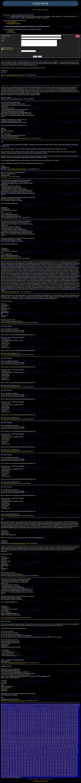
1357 (62, 761)
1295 (39, 758)
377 (73, 717)
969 (66, 741)
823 (53, 735)
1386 (67, 763)
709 (33, 731)
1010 (8, 744)
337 (61, 715)
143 (19, 708)
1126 (27, 750)
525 (13, 724)
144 (22, 708)
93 (71, 705)
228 (53, 711)
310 (2, 715)
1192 (54, 753)
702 (17, 731)
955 (35, 741)
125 (58, 707)
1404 (42, 764)
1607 (5, 775)
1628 (64, 775)
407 (62, 718)
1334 (73, 760)
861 (59, 737)
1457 (39, 767)
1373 (30, 763)
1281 (76, 757)
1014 (19, 744)
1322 (39, 760)
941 (4, 741)
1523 (73, 770)
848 (31, 737)
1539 (42, 771)
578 (53, 725)
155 (46, 708)
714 (44, 731)
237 (73, 711)
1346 (30, 761)
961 (48, 741)
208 (8, 711)
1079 (50, 747)
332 (50, 715)
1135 (51, 750)
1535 (30, 771)
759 (66, 732)
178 (19, 710)
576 (48, 725)
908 (8, 740)
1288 (19, 758)
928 (53, 740)
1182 (27, 753)
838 (8, 737)
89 (64, 705)
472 (50, 721)
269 (66, 712)
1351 (45, 761)
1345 (27, 761)
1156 (32, 751)
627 (6, 728)
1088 (76, 747)
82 (53, 705)
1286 (13, 758)
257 (39, 712)
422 (17, 720)
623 (75, 727)
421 (15, 720)
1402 (36, 764)
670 (24, 730)
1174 (5, 753)
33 (55, 704)
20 (34, 704)
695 (2, 731)
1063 (5, 747)
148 (31, 708)
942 (6, 741)
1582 (10, 774)
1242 (42, 755)
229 (55, 711)
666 (15, 730)
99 (1, 707)
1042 (22, 745)
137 (6, 708)
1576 (70, 773)
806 (15, 735)
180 (24, 710)
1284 (8, 758)
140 (13, 708)
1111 (64, 748)
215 (24, 711)
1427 (30, 765)
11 (20, 704)
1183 (30, 753)
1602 (67, 774)
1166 (60, 751)
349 (11, 717)
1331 (64, 760)
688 (64, 730)
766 (4, 734)
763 (75, 732)
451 (4, 721)
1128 (32, 750)
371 (59, 717)
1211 (30, 754)
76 (44, 705)
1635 (8, 777)
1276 (62, 757)
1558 (19, 773)
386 (15, 718)
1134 (49, 750)
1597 (53, 774)
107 (19, 707)
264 (55, 712)
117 (40, 707)
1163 (52, 751)
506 (48, 722)
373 (64, 717)
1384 (62, 763)
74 (41, 705)
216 (26, 711)
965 (57, 741)
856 (48, 737)
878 (19, 738)
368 (53, 717)
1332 (67, 760)
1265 (30, 757)
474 (55, 721)
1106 (50, 748)
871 (4, 738)
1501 (10, 770)
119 (45, 707)
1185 (35, 753)
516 (70, 722)
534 (33, 724)
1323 (42, 760)
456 (15, 721)
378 (75, 717)
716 (48, 731)
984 (22, 743)
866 (70, 737)
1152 (21, 751)
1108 (55, 748)
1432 (45, 765)
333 (53, 715)
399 (44, 718)
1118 (5, 750)
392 (28, 718)
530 (24, 724)
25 (42, 704)
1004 (69, 743)
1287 (16, 758)
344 (77, 715)
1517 (56, 770)
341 (70, 715)
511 (59, 722)
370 (57, 717)
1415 (73, 764)
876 (15, 738)
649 (55, 728)
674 (33, 730)
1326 (50, 760)
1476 (16, 768)
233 (64, 711)
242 (6, 712)
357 (28, 717)
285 (24, 714)
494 (22, 722)
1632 (76, 775)
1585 (19, 774)
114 (34, 707)
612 (50, 727)
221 (37, 711)
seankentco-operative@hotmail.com (16, 322)
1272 (50, 757)
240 (2, 712)
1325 (47, 760)
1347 (33, 761)
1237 (27, 755)
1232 (13, 755)
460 (24, 721)
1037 (8, 745)
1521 (67, 770)
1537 (36, 771)
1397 (22, 764)
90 (66, 705)
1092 (10, 748)
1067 (16, 747)
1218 (50, 754)
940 (2, 741)
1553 (5, 773)
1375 (36, 763)
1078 (47, 747)
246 (15, 712)
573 (42, 725)
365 (46, 717)
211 (15, 711)
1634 (5, 777)
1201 (2, 754)
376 (70, 717)
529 (22, 724)
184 (33, 710)
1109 (58, 748)
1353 (50, 761)
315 (13, 715)
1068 (19, 747)
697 (6, 731)
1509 (33, 770)
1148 (10, 751)
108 (21, 707)
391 (26, 718)
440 (57, 720)
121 (49, 707)
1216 (45, 754)
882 (28, 738)
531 (26, 724)
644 (44, 728)
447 (73, 720)
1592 (39, 774)
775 (24, 734)
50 (3, 705)
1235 (22, 755)
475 (57, 721)
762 (73, 732)
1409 (56, 764)
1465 (62, 767)
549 (66, 724)
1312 (10, 760)
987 (28, 743)
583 (64, 725)
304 (66, 714)
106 (17, 707)
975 (2, 743)
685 (57, 730)
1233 (16, 755)
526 (15, 724)
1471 (2, 768)
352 (17, 717)
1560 (25, 773)
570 (35, 725)
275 (2, 714)
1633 (2, 777)
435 (46, 720)
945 (13, 741)
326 (37, 715)
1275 (59, 757)
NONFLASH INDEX (45, 9)
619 (66, 727)
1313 (13, 760)
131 (71, 707)
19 (33, 704)
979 (11, 743)
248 (19, 712)
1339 (10, 761)
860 (57, 737)
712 (39, 731)
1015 (22, 744)
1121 (13, 750)
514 (66, 722)
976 (4, 743)
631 (15, 728)
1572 (59, 773)
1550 (73, 771)
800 (2, 735)
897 (62, 738)
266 (59, 712)
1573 (62, 773)
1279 (70, 757)
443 (64, 720)
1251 (67, 755)
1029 (62, 744)
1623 (50, 775)
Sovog (38, 781)
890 (46, 738)
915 (24, 740)
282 (17, 714)
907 (6, 740)
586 (70, 725)
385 (13, 718)
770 (13, 734)
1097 (25, 748)
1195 (63, 753)
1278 (67, 757)
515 (68, 722)
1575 (67, 773)
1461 (50, 767)
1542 (50, 771)
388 (19, 718)
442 (62, 720)
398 (42, 718)
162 (62, 708)
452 (6, 721)
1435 (53, 765)
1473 (8, 768)
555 (2, 725)
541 (48, 724)
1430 (39, 765)
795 (68, 734)
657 (73, 728)
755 (57, 732)
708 (31, 731)
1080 (53, 747)
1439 (65, 765)
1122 (15, 750)
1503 (16, 770)
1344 (25, 761)
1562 (30, 773)
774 (22, 734)
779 (33, 734)
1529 (13, 771)
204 (77, 710)
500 (35, 722)
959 (44, 741)
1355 (56, 761)
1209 (25, 754)
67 (30, 705)
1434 (50, 765)
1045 (30, 745)
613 (53, 727)
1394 (13, 764)
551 (70, 724)
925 (46, 740)
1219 (53, 754)
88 (63, 705)
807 (17, 735)
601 (26, 727)
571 (37, 725)
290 (35, 714)
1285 (10, 758)
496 (26, 722)
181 (26, 710)
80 (50, 705)
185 (35, 710)
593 (8, 727)
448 (75, 720)
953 (31, 741)
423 (19, 720)
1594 (45, 774)
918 (30, 740)
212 (17, 711)
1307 (73, 758)
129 (67, 707)
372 (62, 717)
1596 (50, 774)
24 (40, 704)
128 (64, 707)
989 (33, 743)
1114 (72, 748)
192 (50, 710)
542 (50, 724)
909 (11, 740)
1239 (33, 755)
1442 (73, 765)
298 (53, 714)
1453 (27, 767)
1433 (47, 765)
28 (47, 704)
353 (19, 717)
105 (14, 707)
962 (50, 741)
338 (64, 715)
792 (62, 734)
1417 (2, 765)
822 (50, 735)
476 (59, 721)
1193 (57, 753)
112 (30, 707)
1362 (76, 761)
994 (44, 743)
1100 (33, 748)
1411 (62, 764)
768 (8, 734)
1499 (5, 770)
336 (59, 715)
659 (77, 728)
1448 (13, 767)
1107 (53, 748)
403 (53, 718)
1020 (36, 744)
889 (44, 738)
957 (39, 741)
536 (37, 724)
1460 (47, 767)
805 (13, 735)
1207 (19, 754)
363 (42, 717)
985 (24, 743)
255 (35, 712)
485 (2, 722)
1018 (30, 744)
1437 (59, 765)
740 (24, 732)
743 (31, 732)
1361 (73, 761)
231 (59, 711)
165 (68, 708)
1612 (19, 775)
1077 (45, 747)
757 (62, 732)
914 (22, 740)
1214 (39, 754)
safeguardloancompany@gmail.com (16, 700)
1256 (5, 757)
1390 (2, 764)
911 (15, 740)
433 (42, 720)
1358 (65, 761)
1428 (33, 765)
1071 (27, 747)
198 (64, 710)
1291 (27, 758)
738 (19, 732)
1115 (74, 748)
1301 (56, 758)
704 (22, 731)
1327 (53, 760)
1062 (2, 747)
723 (64, 731)
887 (39, 738)
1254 (76, 755)
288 (31, 714)
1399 (27, 764)
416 (4, 720)
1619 (39, 775)
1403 (39, 764)
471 (48, 721)
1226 (73, 754)
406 (59, 718)
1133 (46, 750)
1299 (50, 758)
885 (35, 738)
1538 (39, 771)
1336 (2, 761)
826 (59, 735)
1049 (42, 745)
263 (53, 712)
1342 (19, 761)
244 (11, 712)
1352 (47, 761)
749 (44, 732)
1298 (47, 758)
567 (28, 725)
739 (22, 732)
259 (44, 712)
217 (28, 711)
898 (64, 738)
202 (73, 710)
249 (22, 712)
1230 (8, 755)
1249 (62, 755)
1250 (65, 755)
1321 (36, 760)
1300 (53, 758)
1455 (33, 767)
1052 (50, 745)
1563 (33, 773)
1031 (67, 744)
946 (15, 741)
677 (39, 730)
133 (76, 707)
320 (24, 715)
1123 (18, 750)
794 (66, 734)
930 (57, 740)
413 (75, 718)
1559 (22, 773)
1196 (66, 753)
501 (37, 722)
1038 (10, 745)
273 (75, 712)
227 (50, 711)
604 (33, 727)
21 (36, 704)
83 (55, 705)
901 (70, 738)
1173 (2, 753)
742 (28, 732)
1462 (53, 767)
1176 (10, 753)
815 (35, 735)
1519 (62, 770)
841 (15, 737)
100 (3, 707)
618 (64, 727)
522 (6, 724)
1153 (24, 751)
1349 (39, 761)
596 (15, 727)
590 (2, 727)
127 (62, 707)
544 (55, 724)
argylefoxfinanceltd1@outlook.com (17, 169)
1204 (10, 754)
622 (73, 727)
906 (4, 740)
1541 (47, 771)
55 (11, 705)
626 (4, 728)
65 (26, 705)
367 (50, 717)
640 (35, 728)
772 (17, 734)
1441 (70, 765)
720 (57, 731)
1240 (36, 755)
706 (26, 731)
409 (66, 718)
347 (6, 717)
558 (8, 725)
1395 (16, 764)
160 (57, 708)
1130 (38, 750)
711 (37, 731)
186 (37, 710)
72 (38, 705)
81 (52, 705)
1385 (65, 763)
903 (75, 738)
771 (15, 734)
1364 (5, 763)
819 (44, 735)
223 (42, 711)
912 (17, 740)
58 (15, 705)
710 (35, 731)
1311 (8, 760)
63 (23, 705)
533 (31, 724)
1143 (74, 750)
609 (44, 727)
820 (46, 735)
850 (35, 737)
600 (24, 727)
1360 (70, 761)
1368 (16, 763)
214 (22, 711)
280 (13, 714)
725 (68, 731)
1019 (33, 744)
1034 (76, 744)
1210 (27, 754)
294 (44, 714)
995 (46, 743)
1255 (2, 757)
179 (22, 710)
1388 (73, 763)
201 (70, 710)
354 (22, 717)
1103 (41, 748)
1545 (59, 771)
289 (33, 714)
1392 (8, 764)
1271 (47, 757)
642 (39, 728)
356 (26, 717)
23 (39, 704)
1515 (50, 770)
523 (8, 724)
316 (15, 715)
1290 (25, 758)
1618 (36, 775)
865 (68, 737)
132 (73, 707)
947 (17, 741)
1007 (77, 743)
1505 (22, 770)
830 (68, 735)
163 (64, 708)
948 (19, 741)
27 (45, 704)
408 (64, 718)
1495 (70, 768)
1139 (63, 750)
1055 (59, 745)
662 (6, 730)
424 (22, 720)
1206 (16, 754)
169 (77, 708)
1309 (2, 760)
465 (35, 721)
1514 (47, 770)
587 (73, 725)
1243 (45, 755)
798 (75, 734)
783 (42, 734)
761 (70, 732)
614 (55, 727)
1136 (54, 750)
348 (8, 717)
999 (55, 743)
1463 (56, 767)
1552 (2, 773)
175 (13, 710)
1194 (60, 753)
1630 (70, 775)
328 (42, 715)
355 (24, 717)
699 (11, 731)
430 (35, 720)
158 (53, 708)
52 (6, 705)
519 (77, 722)
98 (79, 705)
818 (42, 735)
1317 (25, 760)
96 (75, 705)
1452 (25, 767)
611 (48, 727)
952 (28, 741)
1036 (5, 745)
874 (11, 738)
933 (64, 740)
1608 (8, 775)
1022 (42, 744)
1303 (62, 758)
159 (55, 708)
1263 (25, 757)
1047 (36, 745)
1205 (13, 754)
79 (49, 705)
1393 (10, 764)
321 (26, 715)
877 (17, 738)
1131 (40, 750)
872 (6, 738)
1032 (70, 744)
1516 (53, 770)
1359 (67, 761)
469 (44, 721)
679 (44, 730)
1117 (2, 750)
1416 (76, 764)
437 (50, 720)
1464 (59, 767)
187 (39, 710)
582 (62, 725)
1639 (19, 777)
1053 (53, 745)
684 (55, 730)
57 (14, 705)
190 (46, 710)
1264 (27, 757)
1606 (2, 775)
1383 (59, 763)
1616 (30, 775)
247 (17, 712)
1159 (41, 751)
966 (59, 741)
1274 (56, 757)
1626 (59, 775)
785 (46, 734)
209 (11, 711)
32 (53, 704)
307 (73, 714)
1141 (68, 750)
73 (39, 705)
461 (26, 721)
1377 (42, 763)
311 (4, 715)
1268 (39, 757)
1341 (16, 761)
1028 (59, 744)
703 (19, 731)
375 (68, 717)
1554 (8, 773)
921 (37, 740)
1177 (13, 753)
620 (68, 727)
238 (75, 711)
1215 (42, 754)
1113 (69, 748)
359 (33, 717)
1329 (59, 760)
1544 (56, 771)
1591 (36, 774)
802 (6, 735)
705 (24, 731)
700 (13, 731)
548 (64, 724)
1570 (53, 773)
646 (48, 728)
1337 (5, 761)
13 (23, 704)
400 (46, 718)
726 (70, 731)
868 (75, 737)
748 (42, 732)
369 (55, 717)
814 (33, 735)
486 (4, 722)
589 (77, 725)
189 (44, 710)
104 (12, 707)
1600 (62, 774)
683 (53, 730)
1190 (49, 753)
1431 (42, 765)
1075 (39, 747)
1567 (45, 773)
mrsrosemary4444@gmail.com (17, 543)
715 (46, 731)
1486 (45, 768)
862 (62, 737)
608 (42, 727)
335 (57, 715)
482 (73, 721)
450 (2, 721)
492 (17, 722)
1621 (45, 775)
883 (31, 738)
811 (26, 735)
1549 (70, 771)
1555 (10, 773)
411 (70, 718)
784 (44, 734)
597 (17, 727)
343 (75, 715)
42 (69, 704)
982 (17, 743)
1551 (76, 771)
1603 (70, 774)
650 (57, 728)
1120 (10, 750)
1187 (41, 753)
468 (42, 721)
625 (2, 728)
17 (29, 704)
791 (59, 734)
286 (26, 714)
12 (21, 704)
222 (39, 711)
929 (55, 740)
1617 (33, 775)
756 (59, 732)
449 (77, 720)
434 (44, 720)
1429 (36, 765)
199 (66, 710)
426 (26, 720)
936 (70, 740)
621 (70, 727)
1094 (16, 748)
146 (26, 708)
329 (44, 715)
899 (66, 738)
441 (59, 720)
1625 (56, 775)
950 (24, 741)
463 (31, 721)
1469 (73, 767)
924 (44, 740)
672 (28, 730)
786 (48, 734)
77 (45, 705)
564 (22, 725)
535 (35, 724)
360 (35, 717)
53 (7, 705)
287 (28, 714)
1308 (76, 758)
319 (22, 715)
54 (9, 705)
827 (61, 735)
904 (77, 738)
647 (50, 728)
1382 (56, 763)
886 (37, 738)
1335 (76, 760)
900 (68, 738)
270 (68, 712)
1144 (76, 750)
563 (19, 725)
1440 (67, 765)
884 (33, 738)
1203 (8, 754)
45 (74, 704)
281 (15, 714)
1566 (42, 773)
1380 (50, 763)
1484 (39, 768)
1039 (13, 745)
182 (28, 710)
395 (35, 718)
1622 (47, 775)
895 (57, 738)
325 (35, 715)
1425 (25, 765)
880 (24, 738)
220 (35, 711)
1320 (33, 760)
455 (13, 721)
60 (19, 705)
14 (25, 704)
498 (31, 722)
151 (37, 708)
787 (50, 734)
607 (39, 727)
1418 (5, 765)
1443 (76, 765)
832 (73, 735)
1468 (70, 767)
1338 (8, 761)
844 (22, 737)
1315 (19, 760)
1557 (16, 773)
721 (59, 731)
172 (6, 710)
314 (11, 715)
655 (68, 728)
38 (63, 704)
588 (75, 725)
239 (77, 711)
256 (37, 712)
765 (2, 734)
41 (67, 704)
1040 (16, 745)
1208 (22, 754)
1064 (8, 747)
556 (4, 725)
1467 (67, 767)
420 (13, 720)
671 (26, 730)
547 (62, 724)
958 (42, 741)
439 (55, 720)
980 (13, 743)
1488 (50, 768)
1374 (33, 763)
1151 (18, 751)
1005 (71, 743)
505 (46, 722)
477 (62, 721)
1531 (19, 771)
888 (42, 738)
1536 (33, 771)
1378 (45, 763)
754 (55, 732)
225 (46, 711)
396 (37, 718)
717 (50, 731)
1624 (53, 775)
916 (26, 740)
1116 (77, 748)
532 (28, 724)
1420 (10, 765)
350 (13, 717)
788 (53, 734)
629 (11, 728)
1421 (13, 765)
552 (73, 724)
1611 (16, 775)
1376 (39, 763)
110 (25, 707)
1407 (50, 764)
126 (60, 707)
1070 (25, 747)
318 (19, 715)
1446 (8, 767)
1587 (25, 774)
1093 (13, 748)
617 (61, 727)
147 (28, 708)
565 (24, 725)
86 (60, 705)
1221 (59, 754)
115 (36, 707)
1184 (32, 753)
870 (2, 738)
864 (66, 737)
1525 (2, 771)
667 (17, 730)
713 (42, 731)
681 (48, 730)
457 (17, 721)
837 (6, 737)
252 (28, 712)
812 (28, 735)
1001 (60, 743)
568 (31, 725)
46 (75, 704)
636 (26, 728)
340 (68, 715)
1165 (57, 751)
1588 (27, 774)
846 (26, 737)
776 (26, 734)
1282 (2, 758)
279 (11, 714)
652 (62, 728)
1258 (10, 757)
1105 (47, 748)
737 (17, 732)
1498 (2, 770)
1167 (63, 751)
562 (17, 725)
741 (26, 732)
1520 (64, 770)
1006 (74, 743)
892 (50, 738)
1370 (22, 763)
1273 (53, 757)
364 (44, 717)
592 (6, 727)
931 (59, 740)
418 (8, 720)
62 (22, 705)
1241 (39, 755)
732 (6, 732)
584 (66, 725)
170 (2, 710)
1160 (43, 751)
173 (8, 710)
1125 (24, 750)
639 (33, 728)
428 (31, 720)
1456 (36, 767)
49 (1, 705)
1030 (64, 744)
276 (4, 714)
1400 (30, 764)
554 (77, 724)
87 (61, 705)
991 (37, 743)
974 (77, 741)
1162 (49, 751)
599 (22, 727)
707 (28, 731)
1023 (45, 744)
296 (48, 714)
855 (46, 737)
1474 (10, 768)
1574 (65, 773)
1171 (74, 751)
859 (55, 737)
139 (11, 708)
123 (53, 707)
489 (11, 722)
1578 (76, 773)
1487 (47, 768)
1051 (47, 745)
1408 (53, 764)
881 (26, 738)
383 (8, 718)
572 (39, 725)
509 (55, 722)
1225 (70, 754)
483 (75, 721)
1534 (27, 771)
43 (71, 704)
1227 (76, 754)
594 (11, 727)
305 (68, 714)
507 (50, 722)
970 (68, 741)
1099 (30, 748)
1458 (42, 767)
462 (28, 721)
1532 (22, 771)
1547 (65, 771)
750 (46, 732)
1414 (70, 764)
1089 (2, 748)
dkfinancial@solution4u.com (13, 354)
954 (33, 741)
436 (48, 720)
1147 (7, 751)
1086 (70, 747)
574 (44, 725)
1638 (16, 777)
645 (46, 728)
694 (77, 730)
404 (55, 718)
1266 (33, 757)
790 (57, 734)
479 (66, 721)
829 (66, 735)
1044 (27, 745)
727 (73, 731)
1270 (45, 757)
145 (24, 708)
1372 (27, 763)
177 (17, 710)
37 (61, 704)
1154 (27, 751)
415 (2, 720)
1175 (7, 753)
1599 (59, 774)
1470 (76, 767)
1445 (5, 767)
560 (13, 725)
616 (59, 727)
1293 (33, 758)
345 (2, 717)
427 (28, 720)
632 (17, 728)
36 (59, 704)
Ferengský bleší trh (11, 22)
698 (8, 731)
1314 (16, 760)
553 (75, 724)
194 (55, 710)
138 (8, 708)
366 (48, 717)
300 (57, 714)
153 (42, 708)
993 (42, 743)
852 (39, 737)
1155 (30, 751)
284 (22, 714)
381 (4, 718)
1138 (60, 750)
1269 (42, 757)
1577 (73, 773)
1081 (56, 747)
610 (46, 727)
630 (13, 728)
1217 (47, 754)
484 (77, 721)
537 (39, 724)
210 (13, 711)
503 (42, 722)
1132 (43, 750)
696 (4, 731)
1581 (8, 774)
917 (28, 740)
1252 (70, 755)
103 (10, 707)
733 (8, 732)
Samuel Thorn (44, 781)
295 (46, 714)
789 (55, 734)
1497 (76, 768)
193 (53, 710)
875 (13, 738)
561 (15, 725)
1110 (61, 748)
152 (39, 708)
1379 (47, 763)
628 (8, 728)
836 (4, 737)
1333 (70, 760)
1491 (59, 768)
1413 (67, 764)
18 (31, 704)
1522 (70, 770)
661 (4, 730)
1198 (71, 753)
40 (66, 704)
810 (24, 735)
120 (47, 707)
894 (55, 738)
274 (77, 712)
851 (37, 737)
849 (33, 737)
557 (6, 725)
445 (68, 720)
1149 (13, 751)
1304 (65, 758)
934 (66, 740)
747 (39, 732)
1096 (22, 748)
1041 (19, 745)
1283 (5, 758)
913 (19, 740)
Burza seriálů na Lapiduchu (14, 23)
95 (74, 705)
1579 (2, 774)
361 (37, 717)
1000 (57, 743)
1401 (33, 764)
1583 (13, 774)
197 (62, 710)
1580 (5, 774)
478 (64, 721)
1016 (25, 744)
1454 (30, 767)
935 (68, 740)
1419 (8, 765)
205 (2, 711)
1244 (47, 755)
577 (50, 725)
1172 (77, 751)
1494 (67, 768)
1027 (56, 744)
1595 (47, 774)
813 (30, 735)
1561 (27, 773)
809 (22, 735)
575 (46, 725)
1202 (5, 754)
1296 (42, 758)
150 (35, 708)
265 (57, 712)
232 (61, 711)
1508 (30, 770)
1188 (43, 753)
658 (75, 728)
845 (24, 737)
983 (19, 743)
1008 (2, 744)
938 (75, 740)
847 (28, 737)
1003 (66, 743)
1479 (25, 768)
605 (35, 727)
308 (75, 714)
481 (70, 721)
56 (12, 705)
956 (37, 741)
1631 (73, 775)
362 (39, 717)
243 (8, 712)
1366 (10, 763)
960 (46, 741)
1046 (33, 745)
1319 (30, 760)
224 (44, 711)
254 (33, 712)
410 (68, 718)
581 (59, 725)
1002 (63, 743)
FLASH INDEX (38, 9)
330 (46, 715)
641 (37, 728)
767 (6, 734)
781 (37, 734)
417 (6, 720)
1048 (39, 745)
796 (70, 734)
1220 (56, 754)
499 (33, 722)
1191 (52, 753)
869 (77, 737)
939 (77, 740)
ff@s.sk (5, 176)
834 (77, 735)
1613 (22, 775)
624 (77, 727)
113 (32, 707)
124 (56, 707)
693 (75, 730)
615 (57, 727)
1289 (22, 758)
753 (53, 732)
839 (11, 737)
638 (31, 728)
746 (37, 732)
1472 (5, 768)
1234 (19, 755)
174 (11, 710)
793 (64, 734)
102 (8, 707)
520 (2, 724)
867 (73, 737)
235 (68, 711)
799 (77, 734)
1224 (67, 754)
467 (39, 721)
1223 (64, 754)
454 (11, 721)
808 (19, 735)
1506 (25, 770)
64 (25, 705)
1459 (45, 767)
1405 (45, 764)
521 (4, 724)
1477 (19, 768)
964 (55, 741)
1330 (62, 760)
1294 (36, 758)
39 (64, 704)
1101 (36, 748)
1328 (56, 760)
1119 (7, 750)
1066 (13, 747)
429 (33, 720)
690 (68, 730)
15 (26, 704)
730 (2, 732)
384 (11, 718)
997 (50, 743)
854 (44, 737)
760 (68, 732)
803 (8, 735)
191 (48, 710)
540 (46, 724)
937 (73, 740)
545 (57, 724)
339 (66, 715)
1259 (13, 757)
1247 (56, 755)
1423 (19, 765)
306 (70, 714)
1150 (16, 751)
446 (70, 720)
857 (50, 737)
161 (59, 708)
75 (42, 705)
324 (33, 715)
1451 (22, 767)
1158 (38, 751)
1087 (73, 747)
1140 (65, 750)
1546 (62, 771)
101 (6, 707)
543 (53, 724)
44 (72, 704)
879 (22, 738)
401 (48, 718)
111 (27, 707)
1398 (25, 764)
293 (42, 714)
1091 (8, 748)
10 (18, 704)
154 (44, 708)
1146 (5, 751)
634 (22, 728)
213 (19, 711)
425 (24, 720)
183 (31, 710)
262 (50, 712)
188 (42, 710)
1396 (19, 764)
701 (15, 731)
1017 (27, 744)
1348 (36, 761)
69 (33, 705)
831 (70, 735)
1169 (68, 751)
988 (31, 743)
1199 (74, 753)
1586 (22, 774)
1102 (39, 748)
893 (53, 738)
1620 (42, 775)
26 (44, 704)
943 (8, 741)
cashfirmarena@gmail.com (10, 217)
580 (57, 725)
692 (73, 730)
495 (24, 722)
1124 (21, 750)
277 (6, 714)
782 (39, 734)
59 (17, 705)
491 (15, 722)
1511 (39, 770)
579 (55, 725)
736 (15, 732)
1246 (53, 755)
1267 (36, 757)
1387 (70, 763)
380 (2, 718)
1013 (16, 744)
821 (48, 735)
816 (37, 735)
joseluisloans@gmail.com (12, 292)
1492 (62, 768)
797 (73, 734)
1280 (73, 757)
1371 (25, 763)
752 (50, 732)
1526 (5, 771)
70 (34, 705)
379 (77, 717)
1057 (65, 745)
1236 (25, 755)
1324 (45, 760)
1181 (24, 753)
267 (62, 712)
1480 (27, 768)
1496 (73, 768)
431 (37, 720)
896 (59, 738)
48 (78, 704)
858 (53, 737)
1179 (18, 753)
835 (2, 737)
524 (11, 724)
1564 (36, 773)
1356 (59, 761)
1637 (13, 777)
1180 (21, 753)
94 (72, 705)
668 (19, 730)
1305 (67, 758)
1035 (2, 745)
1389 (76, 763)
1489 (53, 768)
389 (22, 718)
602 (28, 727)
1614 (25, 775)
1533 (25, 771)
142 (17, 708)
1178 (16, 753)
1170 (71, 751)
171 (4, 710)
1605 (76, 774)
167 (73, 708)
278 (8, 714)
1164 (54, 751)
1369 (19, 763)
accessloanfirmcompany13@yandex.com (17, 138)
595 (13, 727)
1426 (27, 765)
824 (55, 735)
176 (15, 710)
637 (28, 728)
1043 (25, 745)
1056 (62, 745)
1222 (62, 754)
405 (57, 718)
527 (17, 724)
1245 (50, 755)
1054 (56, 745)
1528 (10, 771)
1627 (62, 775)
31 (52, 704)
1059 (70, 745)
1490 (56, 768)
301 (59, 714)
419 (11, 720)
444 (66, 720)
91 (68, 705)
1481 (30, 768)
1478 (22, 768)
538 (42, 724)
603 (31, 727)
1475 (13, 768)
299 (55, 714)
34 (56, 704)
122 (51, 707)
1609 (10, 775)
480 (68, 721)
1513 (45, 770)
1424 (22, 765)
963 (53, 741)
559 (11, 725)
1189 (46, 753)
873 (8, 738)
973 (75, 741)
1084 (65, 747)
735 (13, 732)
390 (24, 718)
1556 (13, 773)
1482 (33, 768)
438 (53, 720)
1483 (36, 768)
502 (39, 722)
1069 (22, 747)
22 (37, 704)
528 (19, 724)
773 (19, 734)
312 (6, 715)
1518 (59, 770)
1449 (16, 767)
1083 (62, 747)
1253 (73, 755)
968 (64, 741)
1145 (2, 751)
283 (19, 714)
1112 (66, 748)
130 (69, 707)
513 (64, 722)
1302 (59, 758)
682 (50, 730)
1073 (33, 747)
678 (42, 730)
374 (66, 717)
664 (11, 730)
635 (24, 728)
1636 (10, 777)
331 (48, 715)
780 (35, 734)
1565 (39, 773)
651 (59, 728)
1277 (65, 757)
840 (13, 737)
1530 (16, 771)
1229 (5, 755)
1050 (45, 745)
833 (75, 735)
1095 (19, 748)
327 (39, 715)
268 (64, 712)
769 (11, 734)
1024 (47, 744)
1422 (16, 765)
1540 (45, 771)
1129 (35, 750)
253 (31, 712)
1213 (36, 754)
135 (2, 708)
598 (19, 727)
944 (11, 741)
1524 (76, 770)
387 (17, 718)
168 (75, 708)
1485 (42, 768)
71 (36, 705)
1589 (30, 774)
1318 (27, 760)
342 (73, 715)
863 (64, 737)
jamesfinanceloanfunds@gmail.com (17, 662)
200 (68, 710)
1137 (57, 750)
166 (70, 708)
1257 (8, 757)
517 (73, 722)
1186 (38, 753)
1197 (68, 753)
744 (33, 732)
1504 (19, 770)
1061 (76, 745)
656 (70, 728)
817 (39, 735)
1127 (29, 750)
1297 (45, 758)
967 (62, 741)
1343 (22, 761)
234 (66, 711)
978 (8, 743)
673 (31, 730)
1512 (42, 770)
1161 (46, 751)
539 (44, 724)
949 (22, 741)
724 (66, 731)
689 (66, 730)
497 (28, 722)
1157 (35, 751)
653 (64, 728)
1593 (42, 774)
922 (39, 740)
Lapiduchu (11, 30)
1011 (10, 744)
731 (4, 732)
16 (28, 704)
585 (68, 725)
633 (19, 728)
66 (28, 705)
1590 (33, 774)
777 (28, 734)
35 (58, 704)
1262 (22, 757)
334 (55, 715)
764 (77, 732)
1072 (30, 747)
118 (42, 707)
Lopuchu (13, 32)
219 (33, 711)
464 (33, 721)
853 (42, 737)
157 (50, 708)
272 (73, 712)
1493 (65, 768)
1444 (2, 767)
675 (35, 730)
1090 (5, 748)
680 (46, 730)
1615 (27, 775)
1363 (2, 763)
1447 (10, 767)
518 (75, 722)
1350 (42, 761)
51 (4, 705)
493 (19, 722)
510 (57, 722)
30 (50, 704)
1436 (56, 765)
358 (31, 717)
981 (15, 743)
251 (26, 712)
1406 (47, 764)
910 (13, 740)
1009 (5, 744)
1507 (27, 770)
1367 (13, 763)
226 (48, 711)
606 (37, 727)
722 (61, 731)
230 (57, 711)
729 (77, 731)
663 (8, 730)
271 (70, 712)
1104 (44, 748)
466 (37, 721)
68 (31, 705)
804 (11, 735)
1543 (53, 771)
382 (6, 718)
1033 (73, 744)
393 (31, 718)
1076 (42, 747)
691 (70, 730)
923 (42, 740)
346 (4, 717)
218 (30, 711)
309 (77, 714)
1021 (39, 744)
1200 (77, 753)
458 (19, 721)
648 (53, 728)
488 (8, 722)
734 (11, 732)
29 (48, 704)
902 (73, 738)
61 (20, 705)
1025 (50, 744)
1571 (56, 773)
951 (26, 741)
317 (17, 715)
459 (22, 721)
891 (48, 738)
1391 (5, 764)
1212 (33, 754)
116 (38, 707)
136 (4, 708)
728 (75, 731)
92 (69, 705)
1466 (65, 767)
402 (50, 718)
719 (55, 731)
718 (53, 731)
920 (35, 740)
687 (62, 730)
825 (57, 735)
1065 (10, 747)
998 (53, 743)
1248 (59, 755)
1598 (56, 774)
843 (19, 737)
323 (30, 715)
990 (35, 743)
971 (70, 741)
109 (23, 707)
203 (75, 710)
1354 (53, 761)
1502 (13, 770)
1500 (8, 770)
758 (64, 732)
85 (58, 705)
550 (68, 724)
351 (15, 717)
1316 (22, 760)
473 (53, 721)
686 (59, 730)
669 (22, 730)
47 (77, 704)
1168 (66, 751)
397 (39, 718)
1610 (13, 775)
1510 (36, 770)
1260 (16, 757)
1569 (50, 773)
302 (62, 714)
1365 (8, 763)
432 (39, 720)
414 (77, 718)
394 (33, 718)
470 (46, 721)
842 (17, 737)
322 (28, 715)
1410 (59, 764)
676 (37, 730)
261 (48, 712)
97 (77, 705)
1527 (8, 771)
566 (26, 725)
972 (73, 741)
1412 (64, 764)
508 (53, 722)
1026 (53, 744)
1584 (16, 774)
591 (4, 727)
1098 (27, 748)
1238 (30, 755)
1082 (59, 747)
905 (2, 740)
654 (66, 728)
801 (4, 735)
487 (6, 722)
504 (44, 722)
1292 (30, 758)
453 (8, 721)
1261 (19, 757)
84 (57, 705)
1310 (5, 760)
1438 (62, 765)
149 (33, 708)
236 (70, 711)
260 (46, 712)
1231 (10, 755)
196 (59, 710)
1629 (67, 775)
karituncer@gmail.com (12, 483)
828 (64, 735)
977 (6, 743)
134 (78, 707)
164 (66, 708)
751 (48, 732)
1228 (2, 755)
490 (13, 722)
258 (42, 712)
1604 (73, 774)
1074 (36, 747)
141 (15, 708)
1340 (13, 761)
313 (8, 715)
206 (4, 711)
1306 (70, 758)
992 (39, 743)
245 (13, 712)
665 (13, 730)
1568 (47, 773)
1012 (13, 744)
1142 (71, 750)
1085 (67, 747)
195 (57, 710)
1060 (73, 745)
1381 (53, 763)
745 (35, 732)
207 (6, 711)
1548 (67, 771)
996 (48, 743)
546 (59, 724)
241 (4, 712)
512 (61, 722)
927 (50, 740)
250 (24, 712)
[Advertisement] (40, 81)
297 (50, 714)
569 (33, 725)
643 (42, 728)
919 (33, 740)
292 (39, 714)
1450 (19, 767)
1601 (65, 774)
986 (26, 743)
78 (47, 705)
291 (37, 714)
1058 (67, 745)
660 (2, 730)
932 (61, 740)
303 (64, 714)
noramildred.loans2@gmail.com (15, 75)
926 (48, 740)
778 (31, 734)
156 (48, 708)
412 (73, 718)
